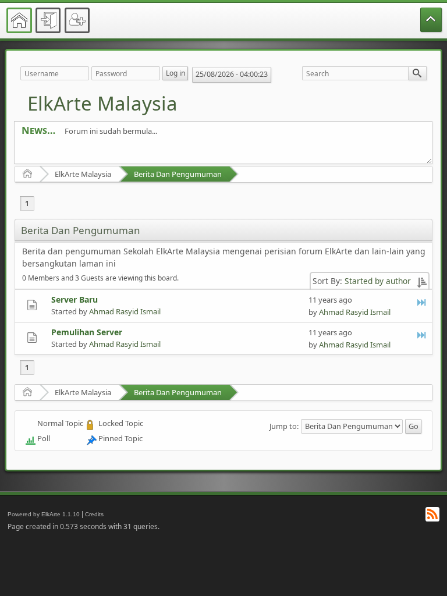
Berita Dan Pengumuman (178, 174)
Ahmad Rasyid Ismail (125, 311)
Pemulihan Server (86, 332)
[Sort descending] (422, 280)
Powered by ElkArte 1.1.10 (44, 514)
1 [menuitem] (27, 203)
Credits (94, 514)
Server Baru (74, 299)
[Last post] (422, 302)
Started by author (378, 280)
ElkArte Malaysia (102, 103)
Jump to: (284, 425)
